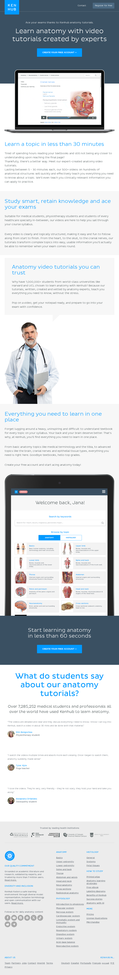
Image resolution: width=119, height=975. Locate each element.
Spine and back (64, 870)
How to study (94, 871)
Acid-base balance (65, 942)
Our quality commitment (19, 866)
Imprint (41, 963)
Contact (32, 963)
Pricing (90, 914)
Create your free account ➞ (59, 52)
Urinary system (64, 938)
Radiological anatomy (67, 893)
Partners (16, 963)
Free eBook (92, 888)
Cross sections (63, 889)
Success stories (94, 899)
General (90, 858)
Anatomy (61, 852)
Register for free (103, 5)
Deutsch (65, 963)
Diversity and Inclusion (19, 886)
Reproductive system (67, 946)
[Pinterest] (27, 918)
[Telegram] (14, 924)
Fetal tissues (93, 866)
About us (10, 958)
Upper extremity (65, 862)
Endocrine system (65, 927)
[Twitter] (34, 918)
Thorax (59, 873)
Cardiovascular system (68, 916)
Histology (92, 852)
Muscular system (65, 908)
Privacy (8, 967)
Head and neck (63, 881)
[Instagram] (21, 918)
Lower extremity (65, 866)
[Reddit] (7, 924)
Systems (90, 862)
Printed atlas (93, 877)
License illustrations (96, 918)
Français (96, 963)
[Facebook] (7, 918)
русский (105, 963)
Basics (59, 858)
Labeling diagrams (95, 891)
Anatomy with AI (95, 903)
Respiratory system (66, 931)
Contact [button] (82, 5)
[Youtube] (14, 918)
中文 (112, 963)
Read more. (11, 880)
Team (7, 963)
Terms (49, 963)
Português (85, 963)
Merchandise (93, 922)
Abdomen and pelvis (66, 877)
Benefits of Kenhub (96, 895)
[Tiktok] (40, 918)
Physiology (63, 899)
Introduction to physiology (70, 904)
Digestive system (65, 934)
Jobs (24, 963)
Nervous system (64, 912)
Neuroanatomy (64, 885)
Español (75, 963)
